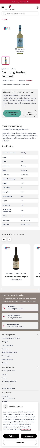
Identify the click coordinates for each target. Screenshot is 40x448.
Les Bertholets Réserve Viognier (16, 277)
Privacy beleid (26, 429)
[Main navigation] (3, 7)
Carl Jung (29, 80)
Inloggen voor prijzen (13, 113)
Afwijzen (11, 436)
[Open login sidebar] (37, 7)
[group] (16, 265)
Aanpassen (20, 442)
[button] (6, 60)
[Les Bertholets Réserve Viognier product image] (16, 258)
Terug (5, 19)
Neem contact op (30, 113)
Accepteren (29, 436)
